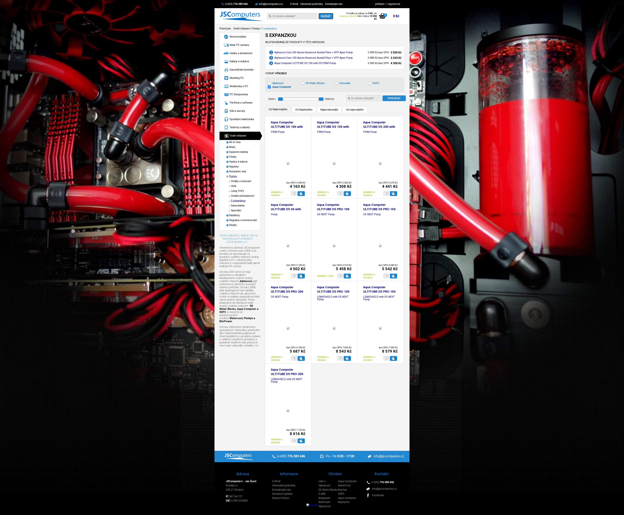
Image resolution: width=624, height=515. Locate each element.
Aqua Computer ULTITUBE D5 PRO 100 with (333, 209)
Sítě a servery (237, 110)
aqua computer (347, 498)
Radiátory (234, 215)
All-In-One (235, 142)
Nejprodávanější (329, 109)
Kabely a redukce (239, 61)
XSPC (376, 83)
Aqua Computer (282, 86)
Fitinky (233, 156)
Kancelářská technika (242, 69)
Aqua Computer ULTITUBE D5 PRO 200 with (287, 291)
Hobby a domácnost (241, 53)
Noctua (342, 489)
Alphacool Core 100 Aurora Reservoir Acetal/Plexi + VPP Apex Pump (313, 57)
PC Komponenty (239, 94)
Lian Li (322, 481)
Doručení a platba (282, 493)
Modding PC (237, 77)
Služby (233, 225)
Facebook (378, 495)
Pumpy (256, 28)
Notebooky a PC (239, 86)
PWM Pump (278, 132)
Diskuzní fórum (280, 498)
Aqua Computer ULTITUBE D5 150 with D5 (333, 126)
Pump (274, 214)
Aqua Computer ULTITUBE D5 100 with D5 (287, 126)
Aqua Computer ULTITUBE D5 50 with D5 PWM (286, 209)
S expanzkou (269, 28)
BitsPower (324, 502)
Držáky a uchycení (241, 181)
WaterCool (344, 485)
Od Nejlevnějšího (278, 109)
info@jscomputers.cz (271, 4)
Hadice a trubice (238, 161)
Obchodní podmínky (311, 4)
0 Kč (396, 16)
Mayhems (344, 502)
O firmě (294, 4)
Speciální (236, 210)
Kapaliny (234, 166)
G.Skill (321, 493)
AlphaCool (324, 506)
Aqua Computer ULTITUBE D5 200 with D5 (379, 126)
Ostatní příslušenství (242, 195)
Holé (233, 186)
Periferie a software (241, 102)
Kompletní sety (237, 171)
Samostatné (238, 205)
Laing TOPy (237, 190)
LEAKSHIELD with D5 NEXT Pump (332, 298)
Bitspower (324, 498)
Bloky (232, 147)
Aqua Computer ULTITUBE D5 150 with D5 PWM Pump (305, 63)
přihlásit (379, 4)
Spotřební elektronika (242, 119)
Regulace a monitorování (243, 220)
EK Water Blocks (315, 83)
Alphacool (278, 83)
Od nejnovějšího (355, 109)
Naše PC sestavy (239, 44)
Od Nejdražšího (303, 109)
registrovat (394, 4)
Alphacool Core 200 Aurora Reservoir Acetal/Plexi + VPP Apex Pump (313, 52)
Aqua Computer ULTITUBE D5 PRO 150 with (379, 209)
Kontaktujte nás (334, 4)
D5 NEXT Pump (326, 214)
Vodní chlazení (241, 28)
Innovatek (344, 83)
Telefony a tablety (240, 127)
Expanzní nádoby (238, 151)
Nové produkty (238, 36)
